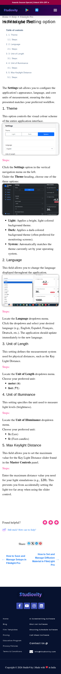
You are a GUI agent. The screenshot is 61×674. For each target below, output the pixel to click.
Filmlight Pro (26, 16)
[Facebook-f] (19, 606)
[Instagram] (34, 606)
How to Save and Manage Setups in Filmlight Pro (16, 559)
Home (5, 16)
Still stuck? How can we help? (22, 529)
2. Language (14, 44)
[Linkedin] (41, 606)
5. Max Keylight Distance (20, 72)
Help (14, 16)
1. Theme (12, 35)
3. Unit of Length (16, 53)
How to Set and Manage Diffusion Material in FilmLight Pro (43, 559)
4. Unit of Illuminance (18, 63)
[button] (55, 10)
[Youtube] (27, 606)
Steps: (15, 39)
